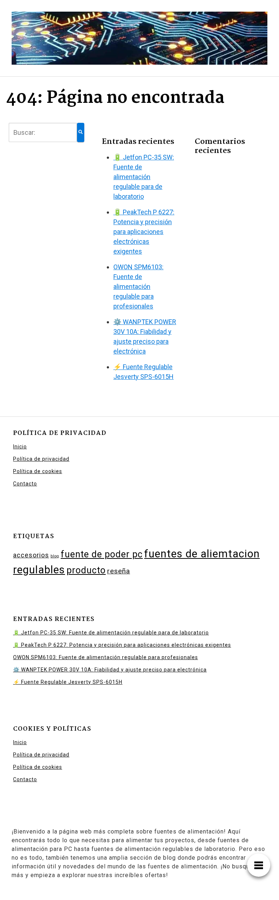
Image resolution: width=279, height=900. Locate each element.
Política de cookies (37, 471)
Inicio (20, 446)
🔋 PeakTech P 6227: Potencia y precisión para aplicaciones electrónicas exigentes (143, 231)
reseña (118, 571)
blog (54, 556)
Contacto (25, 484)
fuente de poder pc (102, 554)
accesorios (31, 555)
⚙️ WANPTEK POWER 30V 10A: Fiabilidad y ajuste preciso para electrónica (110, 670)
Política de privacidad (41, 459)
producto (86, 570)
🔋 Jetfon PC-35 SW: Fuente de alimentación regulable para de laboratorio (143, 176)
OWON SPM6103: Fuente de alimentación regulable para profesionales (138, 286)
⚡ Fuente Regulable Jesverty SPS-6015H (67, 682)
